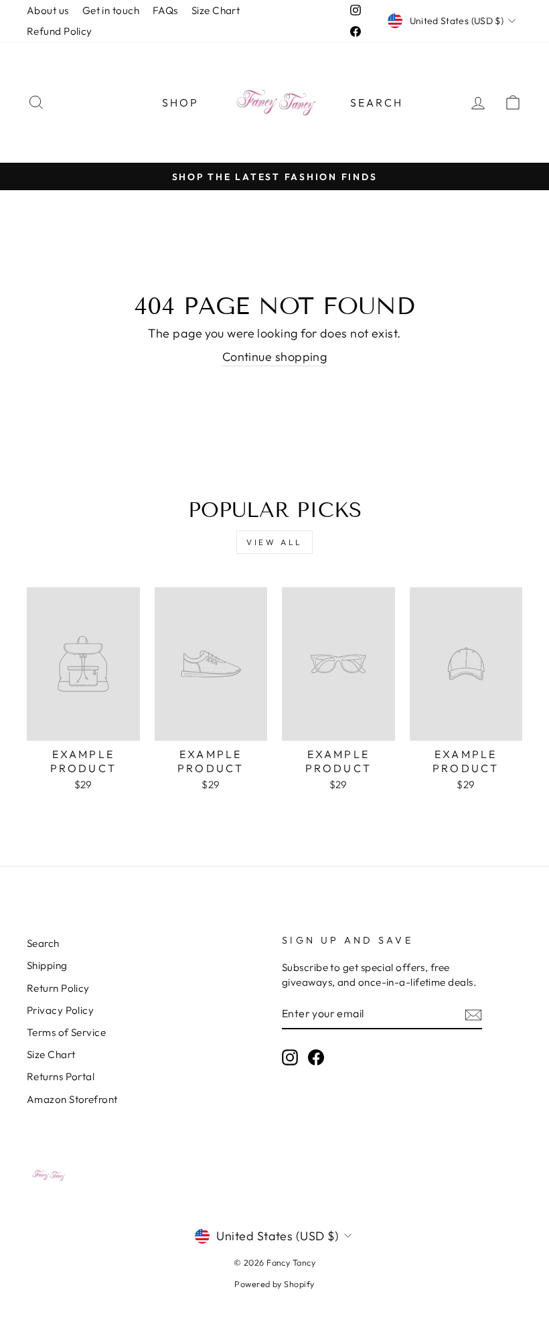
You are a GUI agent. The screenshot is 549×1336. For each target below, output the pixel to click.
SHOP (181, 102)
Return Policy (58, 988)
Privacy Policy (60, 1010)
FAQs (165, 10)
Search (377, 102)
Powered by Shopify (274, 1283)
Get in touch (110, 10)
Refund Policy (59, 31)
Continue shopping (274, 356)
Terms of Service (66, 1032)
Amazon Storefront (72, 1099)
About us (48, 10)
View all (274, 542)
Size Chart (215, 10)
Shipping (47, 965)
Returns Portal (60, 1076)
